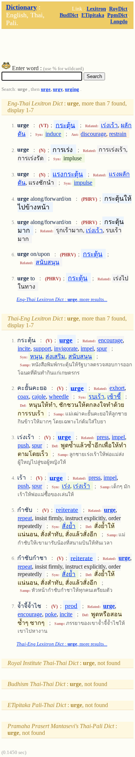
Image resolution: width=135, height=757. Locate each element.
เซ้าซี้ (114, 396)
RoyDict (118, 9)
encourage (110, 340)
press (103, 437)
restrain (117, 134)
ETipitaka (92, 15)
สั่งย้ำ (68, 526)
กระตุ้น (65, 125)
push (23, 445)
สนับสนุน (47, 262)
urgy (58, 89)
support (42, 348)
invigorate (66, 348)
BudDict (69, 15)
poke (51, 614)
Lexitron (96, 9)
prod (71, 606)
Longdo (119, 21)
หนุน (36, 356)
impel (87, 348)
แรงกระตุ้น (67, 174)
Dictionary (21, 7)
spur (102, 348)
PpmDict (117, 15)
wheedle (59, 396)
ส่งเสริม (55, 356)
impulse (83, 182)
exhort (117, 388)
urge (46, 89)
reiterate (67, 509)
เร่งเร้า (109, 125)
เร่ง (66, 486)
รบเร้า (96, 396)
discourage (93, 134)
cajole (39, 396)
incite (24, 348)
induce (53, 134)
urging (72, 89)
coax (23, 396)
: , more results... (61, 299)
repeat (25, 518)
